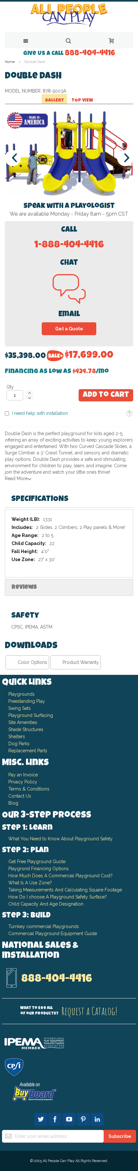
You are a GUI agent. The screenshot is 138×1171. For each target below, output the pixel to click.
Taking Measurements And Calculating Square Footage (65, 889)
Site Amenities (22, 722)
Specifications (39, 499)
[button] (129, 413)
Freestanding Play (26, 701)
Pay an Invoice (23, 774)
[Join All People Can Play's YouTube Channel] (70, 1118)
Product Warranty (81, 662)
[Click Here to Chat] (69, 299)
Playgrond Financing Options (38, 868)
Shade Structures (25, 729)
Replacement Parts (27, 750)
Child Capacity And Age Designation (45, 904)
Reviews (24, 587)
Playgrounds (21, 694)
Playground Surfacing (30, 715)
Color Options (32, 662)
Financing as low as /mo (57, 372)
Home (10, 62)
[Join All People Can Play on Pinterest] (84, 1118)
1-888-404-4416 (69, 245)
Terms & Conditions (28, 788)
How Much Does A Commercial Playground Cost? (60, 875)
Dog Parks (19, 743)
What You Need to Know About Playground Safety (60, 838)
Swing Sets (19, 708)
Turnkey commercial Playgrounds (43, 926)
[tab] (69, 499)
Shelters (16, 736)
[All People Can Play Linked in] (97, 1118)
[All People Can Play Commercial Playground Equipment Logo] (69, 15)
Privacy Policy (22, 781)
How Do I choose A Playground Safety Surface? (57, 896)
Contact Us (19, 796)
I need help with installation (40, 413)
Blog (13, 803)
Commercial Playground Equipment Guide (52, 933)
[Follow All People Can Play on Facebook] (55, 1118)
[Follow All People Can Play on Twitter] (41, 1118)
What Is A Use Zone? (30, 882)
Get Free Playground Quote (36, 861)
